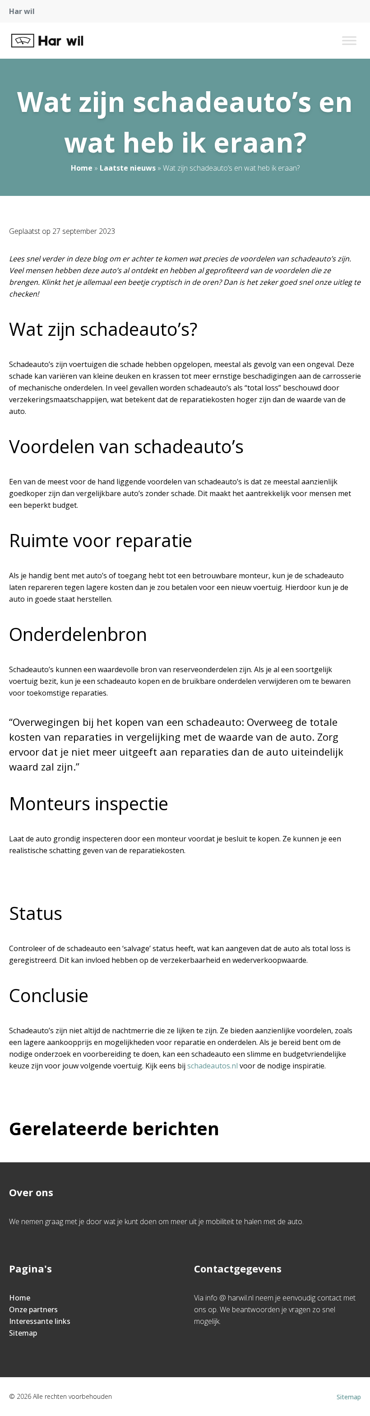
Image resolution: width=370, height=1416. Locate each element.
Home (81, 168)
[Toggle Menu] (349, 40)
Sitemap (23, 1333)
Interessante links (39, 1321)
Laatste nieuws (128, 168)
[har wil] (47, 41)
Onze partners (33, 1309)
